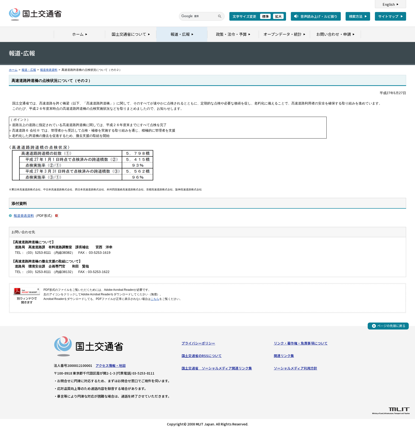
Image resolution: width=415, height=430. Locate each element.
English (389, 4)
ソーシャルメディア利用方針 (295, 368)
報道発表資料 (48, 70)
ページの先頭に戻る (391, 325)
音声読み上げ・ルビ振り (318, 16)
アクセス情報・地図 (111, 365)
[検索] (220, 16)
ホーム (13, 70)
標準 (265, 16)
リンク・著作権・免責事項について (301, 343)
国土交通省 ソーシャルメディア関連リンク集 (217, 368)
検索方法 (355, 16)
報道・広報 (29, 70)
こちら (155, 299)
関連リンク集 (284, 355)
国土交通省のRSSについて (202, 355)
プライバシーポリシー (198, 343)
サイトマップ (388, 16)
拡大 (278, 16)
